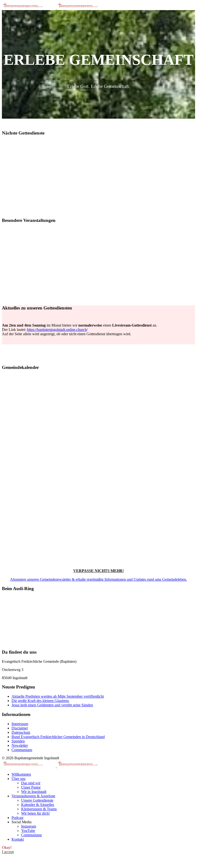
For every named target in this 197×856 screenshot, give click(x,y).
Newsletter (20, 745)
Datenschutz (21, 732)
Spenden (18, 741)
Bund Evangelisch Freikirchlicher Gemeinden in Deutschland (58, 737)
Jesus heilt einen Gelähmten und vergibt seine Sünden (52, 705)
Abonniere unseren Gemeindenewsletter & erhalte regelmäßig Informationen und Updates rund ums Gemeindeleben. (98, 579)
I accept (8, 852)
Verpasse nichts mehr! (98, 571)
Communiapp (22, 750)
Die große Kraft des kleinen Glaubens (40, 701)
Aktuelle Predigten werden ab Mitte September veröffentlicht (58, 696)
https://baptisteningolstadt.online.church (57, 330)
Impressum (20, 724)
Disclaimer (20, 728)
